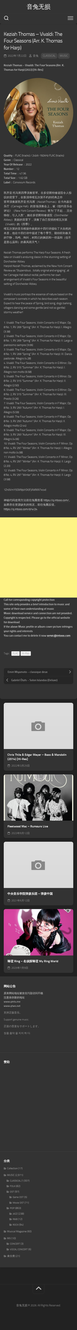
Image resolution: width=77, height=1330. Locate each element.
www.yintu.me (12, 1001)
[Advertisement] (38, 557)
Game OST (18, 1197)
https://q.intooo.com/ (56, 500)
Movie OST (18, 1202)
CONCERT (15, 1243)
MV (9, 1238)
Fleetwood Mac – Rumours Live (27, 826)
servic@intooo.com (58, 635)
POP (12, 1208)
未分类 (11, 1256)
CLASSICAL (49, 55)
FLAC (15, 653)
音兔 (35, 55)
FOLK (12, 1186)
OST (12, 1191)
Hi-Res (26, 653)
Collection (12, 1168)
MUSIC (64, 55)
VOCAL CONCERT (19, 1249)
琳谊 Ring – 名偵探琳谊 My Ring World (32, 961)
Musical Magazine (17, 1231)
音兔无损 (38, 6)
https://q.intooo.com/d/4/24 (20, 509)
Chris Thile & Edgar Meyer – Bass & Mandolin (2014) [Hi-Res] (37, 757)
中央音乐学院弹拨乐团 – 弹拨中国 (30, 893)
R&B (15, 1219)
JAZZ (15, 1213)
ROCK (16, 1224)
